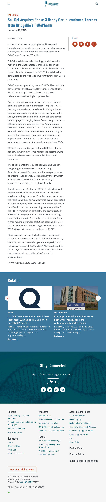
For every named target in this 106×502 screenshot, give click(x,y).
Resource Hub (14, 446)
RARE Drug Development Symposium (49, 445)
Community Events (47, 454)
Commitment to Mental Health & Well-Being (22, 423)
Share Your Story (15, 432)
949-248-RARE (26, 482)
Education (13, 438)
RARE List (12, 450)
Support (12, 412)
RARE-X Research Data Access (51, 427)
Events (42, 437)
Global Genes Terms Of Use (83, 461)
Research (43, 412)
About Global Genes (79, 412)
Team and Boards (77, 415)
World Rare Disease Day (49, 451)
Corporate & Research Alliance (82, 427)
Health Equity (75, 419)
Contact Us (74, 442)
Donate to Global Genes (22, 469)
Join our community (16, 428)
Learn (10, 442)
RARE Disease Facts (16, 453)
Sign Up (53, 381)
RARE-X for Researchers (49, 423)
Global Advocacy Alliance (80, 423)
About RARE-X (45, 415)
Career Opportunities (78, 434)
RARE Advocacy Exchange (49, 440)
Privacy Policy (76, 454)
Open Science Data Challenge (51, 430)
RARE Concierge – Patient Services (18, 417)
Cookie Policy (76, 448)
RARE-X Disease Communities (51, 419)
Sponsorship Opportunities (81, 430)
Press (71, 438)
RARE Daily (13, 15)
